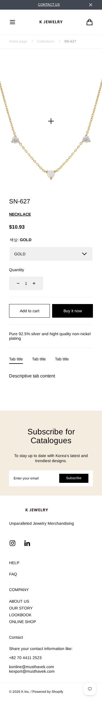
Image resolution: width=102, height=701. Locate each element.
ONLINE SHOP (22, 621)
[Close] (90, 5)
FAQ (13, 574)
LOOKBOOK (20, 615)
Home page (18, 41)
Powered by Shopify (47, 692)
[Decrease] (14, 283)
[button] (12, 22)
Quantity (16, 269)
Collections (45, 41)
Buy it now (72, 311)
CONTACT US (49, 5)
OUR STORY (21, 608)
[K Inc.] (51, 22)
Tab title (16, 359)
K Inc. (25, 692)
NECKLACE (20, 214)
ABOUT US (19, 601)
